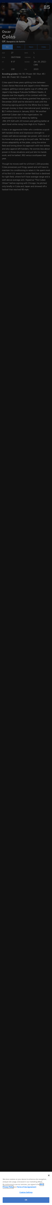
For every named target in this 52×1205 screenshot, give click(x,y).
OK (26, 1200)
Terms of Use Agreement (26, 1187)
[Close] (49, 1175)
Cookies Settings (26, 1192)
